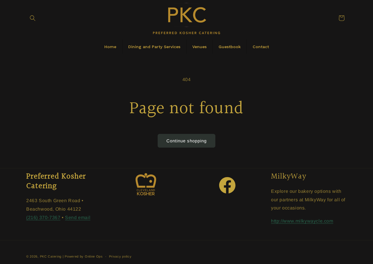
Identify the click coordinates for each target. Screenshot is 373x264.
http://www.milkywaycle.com (302, 220)
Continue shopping (186, 140)
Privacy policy (120, 256)
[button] (32, 18)
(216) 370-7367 (43, 217)
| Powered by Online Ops (83, 256)
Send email (77, 217)
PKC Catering (50, 256)
